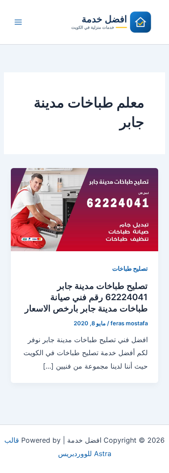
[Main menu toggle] (18, 22)
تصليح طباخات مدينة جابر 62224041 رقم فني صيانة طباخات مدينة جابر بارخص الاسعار (86, 297)
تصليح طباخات (130, 268)
